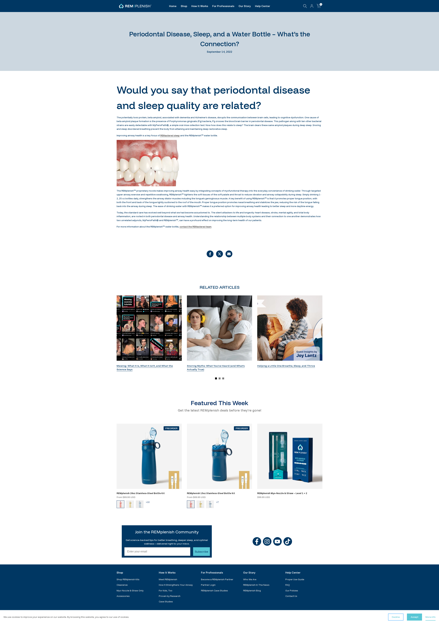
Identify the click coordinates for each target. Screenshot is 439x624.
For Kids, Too (165, 590)
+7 (217, 502)
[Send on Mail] (229, 253)
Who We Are (249, 579)
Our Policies (291, 590)
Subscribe (201, 551)
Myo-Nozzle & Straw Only (130, 590)
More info (430, 617)
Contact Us (291, 596)
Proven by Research (169, 596)
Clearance (122, 584)
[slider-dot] (216, 378)
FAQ (287, 584)
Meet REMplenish (168, 579)
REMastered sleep (170, 135)
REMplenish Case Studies (214, 590)
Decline (396, 617)
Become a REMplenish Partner (217, 579)
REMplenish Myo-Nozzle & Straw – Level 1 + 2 (282, 493)
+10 (148, 502)
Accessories (123, 596)
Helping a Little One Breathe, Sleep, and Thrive (286, 365)
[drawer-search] (305, 6)
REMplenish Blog (252, 590)
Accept (414, 617)
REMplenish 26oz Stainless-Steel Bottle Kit (141, 493)
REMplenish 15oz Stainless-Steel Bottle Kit (211, 493)
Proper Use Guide (294, 579)
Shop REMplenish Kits (128, 579)
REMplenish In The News (256, 584)
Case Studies (166, 601)
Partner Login (208, 584)
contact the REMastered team (195, 226)
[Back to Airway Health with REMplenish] (219, 270)
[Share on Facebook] (210, 253)
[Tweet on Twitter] (219, 253)
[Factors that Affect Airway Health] (202, 270)
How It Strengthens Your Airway (176, 584)
